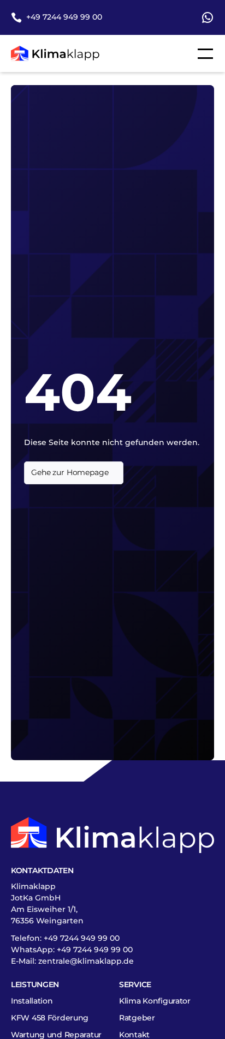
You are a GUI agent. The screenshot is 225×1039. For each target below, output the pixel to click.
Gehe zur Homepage (70, 472)
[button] (203, 53)
